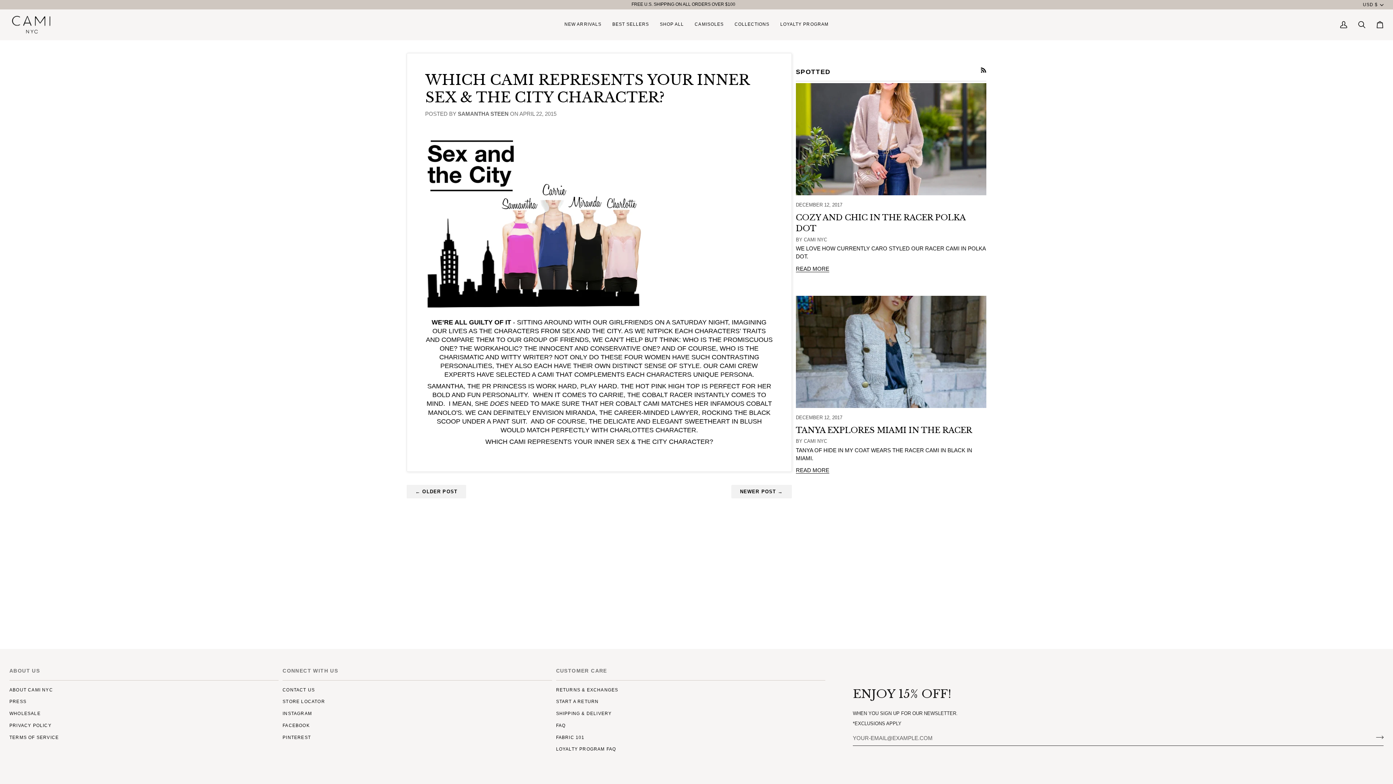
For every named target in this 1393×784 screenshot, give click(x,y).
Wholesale (25, 713)
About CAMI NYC (31, 690)
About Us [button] (24, 671)
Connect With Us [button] (310, 671)
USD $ (1370, 5)
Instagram (297, 713)
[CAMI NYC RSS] (983, 70)
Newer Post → (761, 491)
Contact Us (299, 690)
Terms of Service (34, 737)
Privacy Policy (30, 725)
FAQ (561, 725)
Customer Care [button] (581, 671)
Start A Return (577, 701)
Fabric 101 (570, 737)
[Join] (1378, 737)
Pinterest (297, 737)
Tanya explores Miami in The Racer (884, 430)
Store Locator (304, 701)
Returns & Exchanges (587, 690)
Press (17, 701)
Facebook (296, 725)
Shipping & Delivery (584, 713)
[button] (671, 24)
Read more (812, 269)
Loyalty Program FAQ (586, 749)
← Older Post (436, 491)
